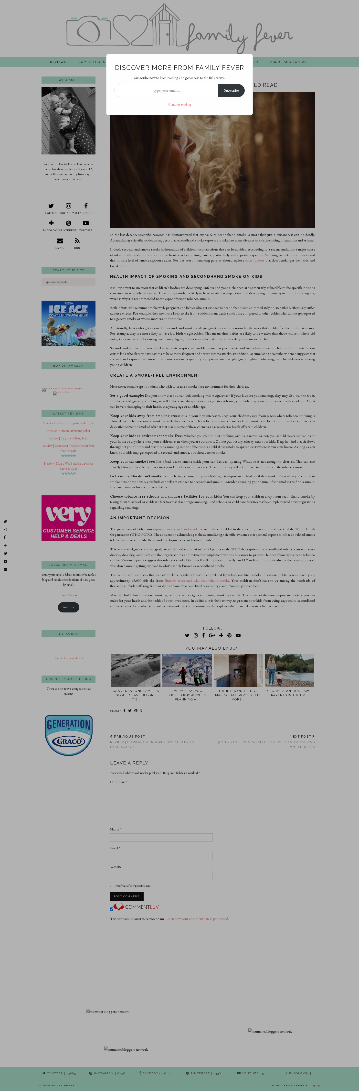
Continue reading (179, 104)
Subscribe (231, 90)
